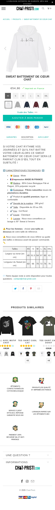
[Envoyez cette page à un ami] (39, 288)
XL (38, 96)
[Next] (49, 48)
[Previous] (6, 48)
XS (8, 96)
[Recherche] (44, 8)
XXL (46, 96)
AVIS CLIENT (43, 137)
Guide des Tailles (25, 112)
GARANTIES (11, 137)
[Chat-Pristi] (28, 9)
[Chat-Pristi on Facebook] (22, 481)
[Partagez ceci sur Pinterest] (31, 288)
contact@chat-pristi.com (25, 279)
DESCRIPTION (27, 137)
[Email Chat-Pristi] (32, 481)
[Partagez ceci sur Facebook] (23, 288)
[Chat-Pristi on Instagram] (27, 481)
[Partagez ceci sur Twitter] (15, 288)
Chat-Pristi (30, 490)
